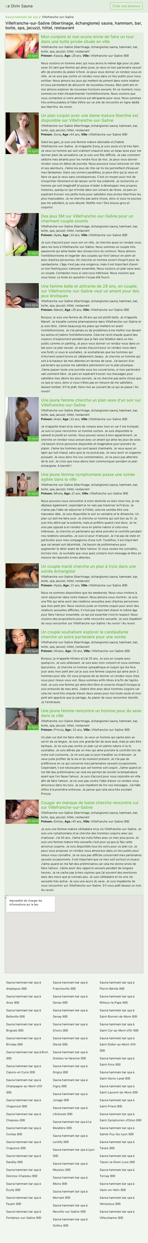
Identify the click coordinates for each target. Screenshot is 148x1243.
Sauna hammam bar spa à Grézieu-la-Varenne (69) (70, 1055)
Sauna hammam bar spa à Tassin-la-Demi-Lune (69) (117, 1159)
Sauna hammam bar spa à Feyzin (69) (23, 1201)
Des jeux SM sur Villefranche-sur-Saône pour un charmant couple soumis (87, 218)
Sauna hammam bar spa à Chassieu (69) (23, 1117)
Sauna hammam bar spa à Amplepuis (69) (23, 985)
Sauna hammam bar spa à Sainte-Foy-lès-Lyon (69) (117, 1131)
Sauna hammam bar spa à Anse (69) (23, 999)
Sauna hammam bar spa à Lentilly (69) (70, 1139)
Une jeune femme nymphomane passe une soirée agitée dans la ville (88, 477)
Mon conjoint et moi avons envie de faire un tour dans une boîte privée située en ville (87, 39)
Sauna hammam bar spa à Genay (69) (70, 1013)
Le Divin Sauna (19, 6)
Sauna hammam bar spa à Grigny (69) (70, 1069)
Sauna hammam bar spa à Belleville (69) (23, 1013)
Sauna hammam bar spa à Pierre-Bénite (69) (117, 985)
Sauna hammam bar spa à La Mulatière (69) (72, 1125)
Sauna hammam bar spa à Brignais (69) (23, 1027)
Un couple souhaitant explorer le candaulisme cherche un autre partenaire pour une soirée (84, 634)
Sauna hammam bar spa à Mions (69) (70, 1181)
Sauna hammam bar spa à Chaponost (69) (23, 1103)
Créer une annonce (126, 6)
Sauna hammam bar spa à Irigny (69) (70, 1083)
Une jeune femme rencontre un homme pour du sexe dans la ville (91, 713)
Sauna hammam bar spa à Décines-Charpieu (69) (23, 1173)
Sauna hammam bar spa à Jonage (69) (70, 1097)
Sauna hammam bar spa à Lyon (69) (74, 1153)
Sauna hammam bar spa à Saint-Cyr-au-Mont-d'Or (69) (119, 1027)
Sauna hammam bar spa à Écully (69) (23, 1187)
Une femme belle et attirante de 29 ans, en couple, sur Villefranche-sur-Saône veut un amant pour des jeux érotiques (90, 291)
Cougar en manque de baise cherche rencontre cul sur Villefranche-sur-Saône (89, 805)
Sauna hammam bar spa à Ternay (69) (117, 1173)
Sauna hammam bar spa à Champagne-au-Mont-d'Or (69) (24, 1086)
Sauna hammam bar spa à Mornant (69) (70, 1194)
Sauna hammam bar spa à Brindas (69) (23, 1041)
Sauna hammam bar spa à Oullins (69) (70, 1222)
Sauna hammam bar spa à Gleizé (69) (70, 1041)
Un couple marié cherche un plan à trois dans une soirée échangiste (88, 569)
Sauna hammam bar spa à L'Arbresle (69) (70, 1111)
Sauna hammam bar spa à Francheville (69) (70, 985)
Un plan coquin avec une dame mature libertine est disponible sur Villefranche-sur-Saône (89, 118)
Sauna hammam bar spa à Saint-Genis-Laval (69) (117, 1075)
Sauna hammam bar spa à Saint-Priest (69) (117, 1103)
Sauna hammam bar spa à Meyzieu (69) (70, 1167)
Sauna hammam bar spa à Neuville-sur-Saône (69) (70, 1208)
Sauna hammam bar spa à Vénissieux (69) (117, 1201)
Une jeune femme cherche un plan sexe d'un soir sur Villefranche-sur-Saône (91, 402)
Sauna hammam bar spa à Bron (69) (27, 1055)
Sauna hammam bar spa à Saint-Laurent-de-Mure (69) (119, 1089)
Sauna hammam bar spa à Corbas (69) (23, 1131)
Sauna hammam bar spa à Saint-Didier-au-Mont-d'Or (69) (118, 1044)
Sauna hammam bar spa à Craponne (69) (23, 1145)
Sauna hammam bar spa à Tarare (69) (117, 1145)
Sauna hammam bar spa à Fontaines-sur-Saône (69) (23, 1215)
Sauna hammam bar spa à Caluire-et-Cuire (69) (23, 1069)
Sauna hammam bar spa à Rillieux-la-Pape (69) (117, 999)
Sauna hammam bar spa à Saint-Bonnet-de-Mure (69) (118, 1013)
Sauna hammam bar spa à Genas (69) (70, 999)
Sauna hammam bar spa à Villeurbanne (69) (117, 1215)
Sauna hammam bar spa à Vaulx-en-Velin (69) (117, 1187)
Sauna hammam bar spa (21, 17)
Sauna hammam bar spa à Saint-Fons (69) (117, 1061)
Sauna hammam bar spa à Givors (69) (70, 1027)
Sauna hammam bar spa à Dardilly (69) (23, 1159)
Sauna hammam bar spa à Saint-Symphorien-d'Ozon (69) (120, 1117)
